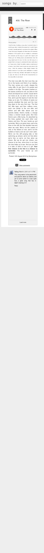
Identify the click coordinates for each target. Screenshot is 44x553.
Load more (23, 222)
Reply (16, 186)
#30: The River (23, 20)
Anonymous (33, 156)
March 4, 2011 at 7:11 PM (27, 172)
